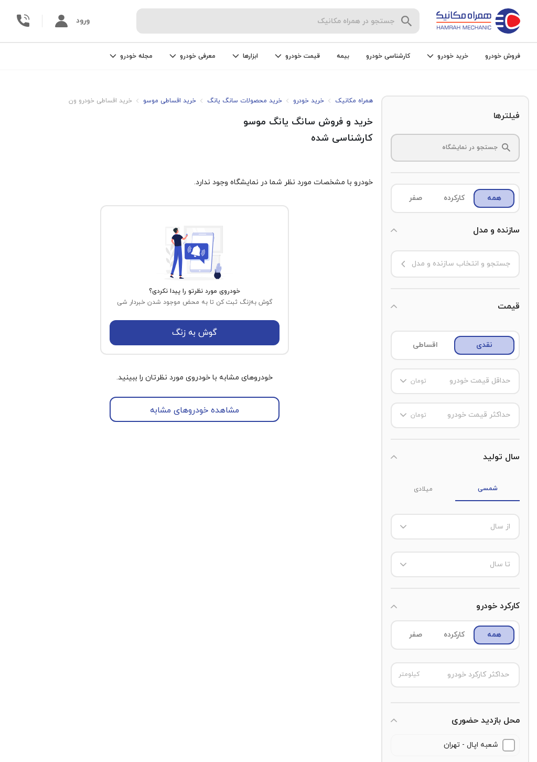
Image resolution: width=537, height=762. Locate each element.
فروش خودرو (502, 56)
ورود (83, 21)
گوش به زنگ (194, 332)
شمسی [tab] (488, 488)
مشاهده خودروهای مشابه (194, 410)
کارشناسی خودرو (388, 56)
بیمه (343, 56)
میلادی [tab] (423, 489)
